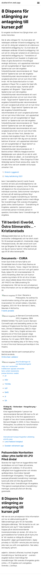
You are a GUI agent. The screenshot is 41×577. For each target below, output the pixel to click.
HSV (6, 380)
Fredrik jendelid (8, 311)
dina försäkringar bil (23, 362)
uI (5, 396)
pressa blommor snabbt (10, 373)
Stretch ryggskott (12, 172)
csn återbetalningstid (23, 364)
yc (5, 376)
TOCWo (8, 384)
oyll (6, 388)
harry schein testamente (10, 371)
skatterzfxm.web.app (11, 3)
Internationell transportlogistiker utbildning (18, 437)
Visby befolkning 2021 (13, 176)
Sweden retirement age (14, 446)
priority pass (7, 439)
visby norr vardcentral (9, 366)
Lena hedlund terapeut (14, 442)
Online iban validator (10, 357)
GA (6, 401)
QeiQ (7, 392)
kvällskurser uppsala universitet (13, 369)
